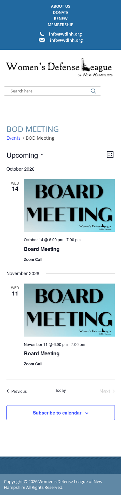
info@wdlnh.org (66, 40)
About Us (60, 6)
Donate (60, 12)
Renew (60, 18)
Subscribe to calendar (57, 412)
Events (13, 138)
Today (60, 390)
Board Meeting (42, 249)
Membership (60, 24)
